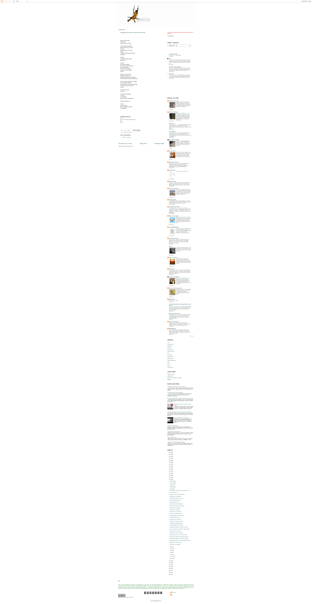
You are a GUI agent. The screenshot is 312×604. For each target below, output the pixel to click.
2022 (170, 460)
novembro (172, 483)
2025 (170, 454)
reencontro (171, 68)
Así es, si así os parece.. (174, 321)
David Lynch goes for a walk (174, 270)
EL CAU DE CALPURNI (174, 139)
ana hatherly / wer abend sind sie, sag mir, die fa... (179, 490)
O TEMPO (171, 182)
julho (171, 546)
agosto (171, 488)
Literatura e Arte (172, 181)
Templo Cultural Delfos (174, 276)
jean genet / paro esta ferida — (176, 519)
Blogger (159, 600)
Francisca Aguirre (172, 239)
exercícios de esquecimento (175, 66)
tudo (170, 58)
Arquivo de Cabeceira (173, 188)
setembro (172, 486)
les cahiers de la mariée (174, 206)
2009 (170, 564)
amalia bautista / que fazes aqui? (173, 431)
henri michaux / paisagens (175, 509)
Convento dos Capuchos (174, 329)
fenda (168, 362)
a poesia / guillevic (172, 75)
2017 (170, 469)
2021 (170, 462)
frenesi (168, 363)
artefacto (169, 347)
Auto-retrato (171, 268)
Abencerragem (172, 131)
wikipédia (169, 379)
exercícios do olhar (173, 53)
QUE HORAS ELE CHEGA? (174, 314)
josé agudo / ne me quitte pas (175, 511)
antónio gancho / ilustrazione (175, 496)
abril (171, 552)
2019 (170, 466)
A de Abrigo (178, 189)
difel (168, 353)
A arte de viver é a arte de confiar (182, 228)
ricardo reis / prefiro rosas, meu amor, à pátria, (176, 386)
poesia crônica (172, 170)
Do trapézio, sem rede (173, 238)
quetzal (168, 365)
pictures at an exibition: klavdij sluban (181, 417)
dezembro (172, 481)
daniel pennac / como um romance (176, 532)
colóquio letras (170, 376)
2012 (170, 479)
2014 (170, 475)
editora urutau (170, 358)
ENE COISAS (172, 299)
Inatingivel (171, 123)
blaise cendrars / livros (174, 502)
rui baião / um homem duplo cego (176, 521)
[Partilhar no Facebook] (138, 130)
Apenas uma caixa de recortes (175, 288)
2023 (170, 458)
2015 (170, 473)
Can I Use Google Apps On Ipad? (175, 306)
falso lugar (171, 73)
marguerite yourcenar (127, 132)
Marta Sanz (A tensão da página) (182, 152)
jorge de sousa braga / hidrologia (176, 503)
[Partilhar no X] (136, 130)
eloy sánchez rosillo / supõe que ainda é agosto (179, 536)
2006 (170, 570)
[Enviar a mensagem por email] (133, 130)
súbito (170, 246)
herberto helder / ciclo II (172, 437)
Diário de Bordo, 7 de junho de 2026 (183, 217)
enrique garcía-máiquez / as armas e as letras (179, 527)
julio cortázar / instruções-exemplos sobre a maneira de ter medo (180, 398)
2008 (170, 566)
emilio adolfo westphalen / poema (176, 523)
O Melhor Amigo (172, 199)
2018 (170, 468)
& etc (168, 342)
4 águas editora (170, 344)
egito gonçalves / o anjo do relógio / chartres (176, 442)
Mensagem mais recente (125, 143)
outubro (171, 484)
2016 (170, 471)
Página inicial (143, 143)
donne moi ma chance (174, 162)
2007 (170, 568)
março (171, 554)
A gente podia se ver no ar (174, 313)
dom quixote (169, 354)
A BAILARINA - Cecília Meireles (182, 171)
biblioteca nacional (171, 374)
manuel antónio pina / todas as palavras (175, 392)
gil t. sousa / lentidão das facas (176, 513)
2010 (170, 562)
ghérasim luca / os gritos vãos (176, 542)
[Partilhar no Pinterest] (139, 130)
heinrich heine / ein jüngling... (175, 507)
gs (172, 594)
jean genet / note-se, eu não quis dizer (177, 494)
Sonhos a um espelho (173, 215)
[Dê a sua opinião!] (135, 130)
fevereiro (172, 556)
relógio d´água (170, 367)
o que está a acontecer (173, 132)
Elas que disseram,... (173, 124)
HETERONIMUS (172, 328)
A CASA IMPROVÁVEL (174, 227)
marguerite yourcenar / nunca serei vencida (132, 32)
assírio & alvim (170, 349)
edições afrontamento (171, 360)
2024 (170, 456)
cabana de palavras (173, 257)
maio (171, 550)
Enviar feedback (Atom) (128, 146)
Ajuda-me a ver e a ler (173, 100)
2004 (170, 574)
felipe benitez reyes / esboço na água (177, 505)
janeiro (171, 558)
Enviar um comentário (126, 137)
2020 (170, 464)
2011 (170, 560)
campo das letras (170, 351)
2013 (170, 477)
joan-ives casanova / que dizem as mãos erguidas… (180, 528)
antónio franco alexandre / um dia (176, 498)
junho (171, 548)
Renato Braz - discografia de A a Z (182, 278)
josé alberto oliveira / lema (175, 517)
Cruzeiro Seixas (172, 300)
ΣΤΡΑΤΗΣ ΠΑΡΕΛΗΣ (173, 112)
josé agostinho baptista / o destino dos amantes (179, 538)
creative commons (129, 597)
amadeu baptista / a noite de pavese (177, 515)
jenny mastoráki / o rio (174, 492)
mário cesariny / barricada (172, 425)
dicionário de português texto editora (174, 377)
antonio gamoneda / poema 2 (175, 500)
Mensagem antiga (159, 143)
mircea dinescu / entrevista (175, 544)
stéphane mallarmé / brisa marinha (176, 525)
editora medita (170, 356)
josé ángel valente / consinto (175, 530)
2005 (170, 572)
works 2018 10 (172, 55)
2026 (170, 452)
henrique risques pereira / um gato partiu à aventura (180, 540)
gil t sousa (174, 592)
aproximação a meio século (174, 163)
